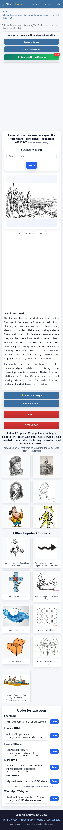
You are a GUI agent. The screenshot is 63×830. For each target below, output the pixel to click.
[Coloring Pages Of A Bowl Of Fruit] (47, 582)
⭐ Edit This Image (31, 395)
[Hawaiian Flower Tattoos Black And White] (16, 548)
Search (31, 165)
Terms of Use (10, 819)
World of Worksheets (48, 819)
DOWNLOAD (31, 424)
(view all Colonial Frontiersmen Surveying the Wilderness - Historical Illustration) (31, 449)
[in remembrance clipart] (16, 582)
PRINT (31, 414)
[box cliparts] (16, 647)
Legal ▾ (57, 4)
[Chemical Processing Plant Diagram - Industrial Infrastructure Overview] (16, 680)
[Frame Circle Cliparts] (47, 616)
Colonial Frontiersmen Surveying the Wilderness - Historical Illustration (30, 16)
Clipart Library (24, 815)
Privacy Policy (27, 819)
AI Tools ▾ (36, 4)
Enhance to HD (31, 403)
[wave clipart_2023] (16, 616)
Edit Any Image (31, 41)
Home (4, 11)
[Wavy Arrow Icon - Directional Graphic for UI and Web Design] (47, 548)
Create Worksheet (31, 49)
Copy (54, 722)
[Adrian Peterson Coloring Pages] (47, 647)
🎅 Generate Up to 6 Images (38, 56)
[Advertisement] (31, 97)
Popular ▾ (47, 4)
